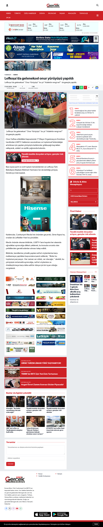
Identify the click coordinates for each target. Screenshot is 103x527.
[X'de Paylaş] (77, 87)
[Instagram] (13, 508)
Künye (40, 474)
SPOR (8, 18)
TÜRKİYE (17, 13)
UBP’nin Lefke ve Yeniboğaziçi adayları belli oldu (14, 430)
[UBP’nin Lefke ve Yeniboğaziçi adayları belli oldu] (15, 421)
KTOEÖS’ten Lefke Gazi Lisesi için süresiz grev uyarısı (55, 430)
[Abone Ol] (96, 87)
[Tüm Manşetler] (96, 272)
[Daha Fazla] (85, 87)
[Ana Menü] (97, 15)
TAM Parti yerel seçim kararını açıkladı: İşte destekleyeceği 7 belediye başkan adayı (86, 137)
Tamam (96, 524)
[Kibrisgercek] (53, 5)
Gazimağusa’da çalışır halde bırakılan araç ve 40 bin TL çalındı (85, 113)
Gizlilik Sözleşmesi (44, 476)
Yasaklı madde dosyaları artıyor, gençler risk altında (35, 410)
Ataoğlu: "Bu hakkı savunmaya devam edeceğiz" (13, 410)
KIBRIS (8, 13)
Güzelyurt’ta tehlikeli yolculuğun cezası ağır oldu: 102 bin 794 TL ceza (86, 173)
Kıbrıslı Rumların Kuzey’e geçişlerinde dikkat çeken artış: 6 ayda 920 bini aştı (86, 161)
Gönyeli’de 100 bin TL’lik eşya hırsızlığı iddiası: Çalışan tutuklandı (85, 125)
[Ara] (97, 5)
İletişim (60, 474)
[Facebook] (6, 508)
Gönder (11, 464)
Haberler (8, 75)
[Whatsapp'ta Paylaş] (81, 87)
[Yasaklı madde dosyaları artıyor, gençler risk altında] (35, 401)
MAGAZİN (72, 13)
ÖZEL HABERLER (30, 13)
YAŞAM (62, 13)
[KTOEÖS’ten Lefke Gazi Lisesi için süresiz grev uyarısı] (55, 421)
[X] (9, 508)
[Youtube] (17, 508)
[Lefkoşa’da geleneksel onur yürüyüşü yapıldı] (36, 110)
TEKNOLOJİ (83, 13)
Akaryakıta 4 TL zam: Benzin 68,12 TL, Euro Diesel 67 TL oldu (86, 149)
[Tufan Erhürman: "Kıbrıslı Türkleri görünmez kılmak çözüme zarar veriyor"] (35, 421)
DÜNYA (42, 13)
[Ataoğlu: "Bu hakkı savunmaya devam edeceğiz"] (15, 401)
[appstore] (43, 514)
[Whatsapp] (20, 508)
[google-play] (61, 514)
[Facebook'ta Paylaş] (74, 87)
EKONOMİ (52, 13)
